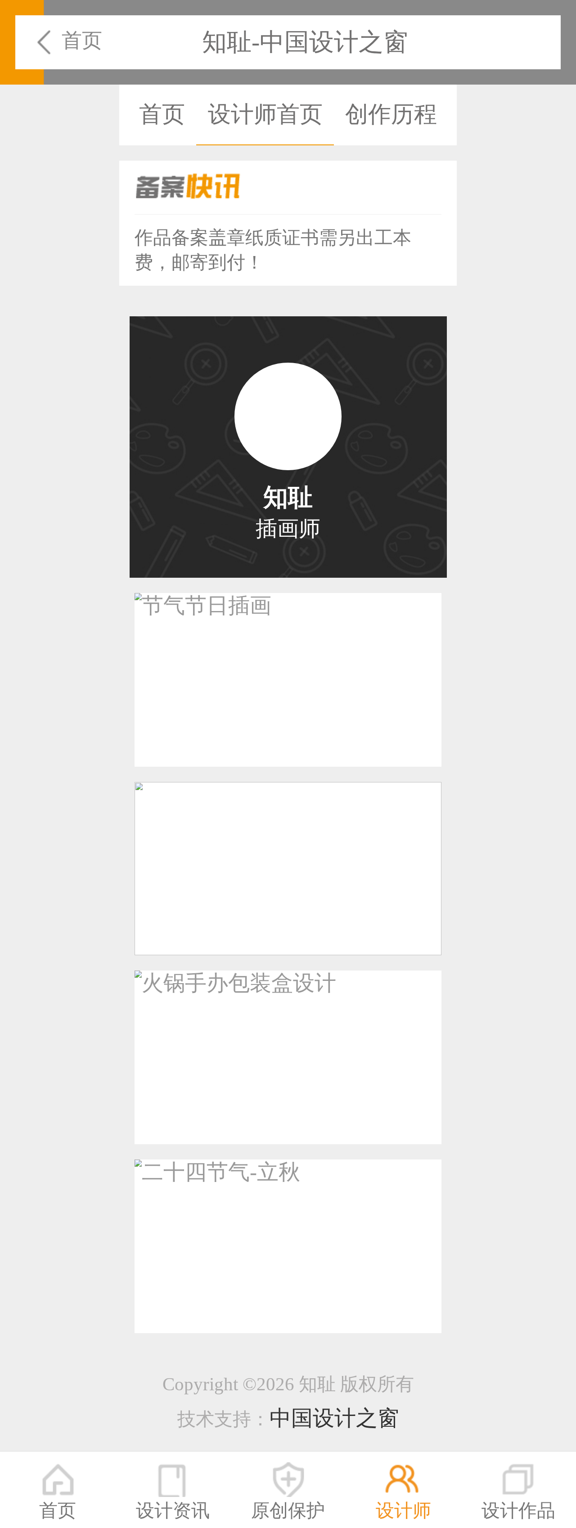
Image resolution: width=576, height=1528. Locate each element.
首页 (82, 40)
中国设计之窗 (334, 1418)
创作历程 (391, 114)
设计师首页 (265, 114)
